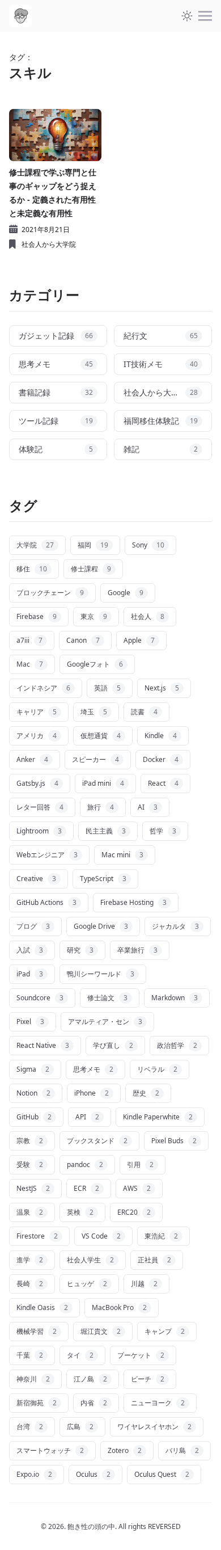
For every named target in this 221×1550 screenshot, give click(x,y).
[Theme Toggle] (187, 16)
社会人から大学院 (49, 244)
